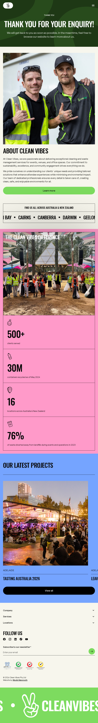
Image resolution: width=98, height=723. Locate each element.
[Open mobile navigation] (93, 5)
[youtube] (26, 639)
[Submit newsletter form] (92, 651)
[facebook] (4, 639)
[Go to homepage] (8, 5)
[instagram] (10, 639)
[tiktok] (21, 639)
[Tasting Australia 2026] (45, 523)
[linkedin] (15, 639)
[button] (49, 610)
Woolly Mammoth (20, 680)
